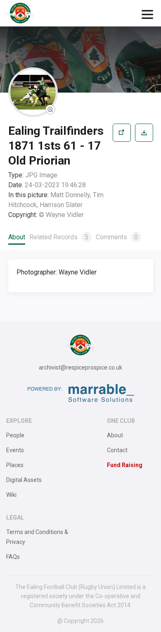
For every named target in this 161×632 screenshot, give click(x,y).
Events (15, 450)
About (16, 237)
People (15, 435)
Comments (117, 237)
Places (15, 465)
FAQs (13, 556)
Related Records (58, 237)
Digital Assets (24, 480)
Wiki (11, 494)
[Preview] (122, 172)
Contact (117, 450)
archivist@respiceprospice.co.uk (80, 367)
